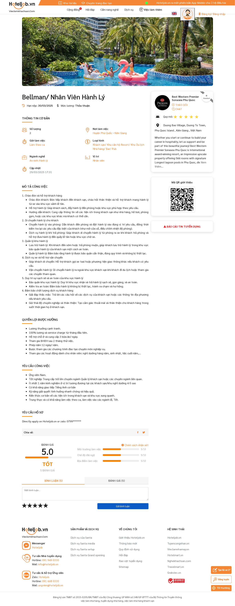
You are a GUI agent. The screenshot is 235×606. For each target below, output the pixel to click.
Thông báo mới (128, 543)
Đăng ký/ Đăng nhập (213, 14)
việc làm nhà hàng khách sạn (139, 600)
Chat (178, 109)
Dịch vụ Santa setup (83, 549)
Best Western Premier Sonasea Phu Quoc (185, 98)
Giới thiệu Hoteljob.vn (132, 537)
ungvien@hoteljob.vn (50, 585)
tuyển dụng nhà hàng (112, 600)
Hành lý (43, 160)
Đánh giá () (116, 480)
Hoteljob (37, 547)
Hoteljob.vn (174, 537)
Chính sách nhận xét (136, 445)
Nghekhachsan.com (179, 561)
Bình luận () (53, 480)
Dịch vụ (128, 9)
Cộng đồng (73, 9)
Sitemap (124, 567)
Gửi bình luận (123, 506)
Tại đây (224, 2)
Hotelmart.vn (175, 555)
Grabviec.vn (174, 572)
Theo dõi (181, 105)
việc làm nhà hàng (90, 600)
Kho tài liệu (70, 3)
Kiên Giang (120, 133)
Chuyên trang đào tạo (99, 3)
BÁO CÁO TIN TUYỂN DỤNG (183, 226)
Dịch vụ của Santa (81, 537)
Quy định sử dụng (129, 549)
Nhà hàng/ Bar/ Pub (104, 148)
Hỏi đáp (90, 9)
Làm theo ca (37, 144)
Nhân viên (98, 160)
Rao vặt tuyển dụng (130, 561)
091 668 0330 (50, 581)
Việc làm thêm (152, 9)
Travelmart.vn (175, 567)
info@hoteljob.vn (48, 564)
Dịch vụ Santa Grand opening (88, 555)
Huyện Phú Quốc (102, 133)
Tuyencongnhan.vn (178, 543)
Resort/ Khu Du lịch (132, 144)
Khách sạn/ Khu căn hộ (107, 144)
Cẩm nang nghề (109, 9)
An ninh (34, 160)
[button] (113, 82)
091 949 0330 (50, 560)
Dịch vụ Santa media (83, 543)
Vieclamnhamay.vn (178, 549)
